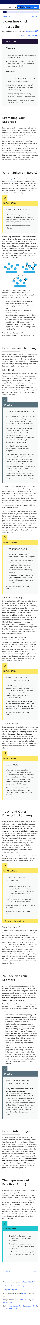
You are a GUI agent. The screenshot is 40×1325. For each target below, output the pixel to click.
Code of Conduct (29, 1282)
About (16, 1290)
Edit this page (30, 31)
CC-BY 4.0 (25, 1293)
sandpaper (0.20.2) (17, 1306)
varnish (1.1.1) (11, 1308)
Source (27, 1286)
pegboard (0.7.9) (31, 1306)
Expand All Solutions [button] (27, 35)
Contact (10, 1290)
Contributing (19, 1286)
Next (33, 16)
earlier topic (9, 179)
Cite (4, 1290)
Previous (7, 16)
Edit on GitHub (8, 1286)
